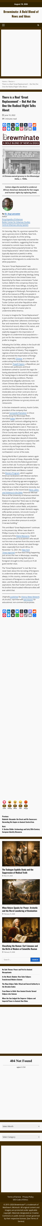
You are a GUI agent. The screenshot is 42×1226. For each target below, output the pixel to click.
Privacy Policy (28, 1197)
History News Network (30, 597)
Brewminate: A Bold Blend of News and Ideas (21, 13)
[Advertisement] (21, 53)
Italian (12, 418)
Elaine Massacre (22, 536)
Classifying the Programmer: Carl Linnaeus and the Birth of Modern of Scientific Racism (20, 947)
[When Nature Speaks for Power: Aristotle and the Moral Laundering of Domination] (21, 892)
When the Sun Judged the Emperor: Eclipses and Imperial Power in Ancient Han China (19, 999)
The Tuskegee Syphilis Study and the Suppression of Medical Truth (17, 871)
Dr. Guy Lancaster (12, 214)
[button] (3, 25)
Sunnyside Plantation (18, 413)
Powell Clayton (19, 364)
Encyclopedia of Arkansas (12, 219)
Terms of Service (14, 1197)
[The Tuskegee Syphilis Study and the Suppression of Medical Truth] (21, 853)
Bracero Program (12, 473)
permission (28, 599)
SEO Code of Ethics (20, 1200)
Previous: (19, 819)
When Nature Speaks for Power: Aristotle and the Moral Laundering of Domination (19, 909)
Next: (21, 829)
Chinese (19, 358)
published (14, 597)
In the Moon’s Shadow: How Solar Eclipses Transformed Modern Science (16, 978)
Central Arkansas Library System (15, 225)
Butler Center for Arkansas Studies (16, 222)
